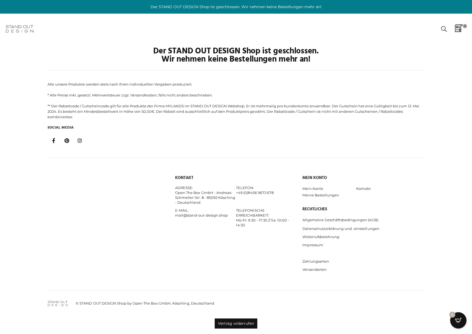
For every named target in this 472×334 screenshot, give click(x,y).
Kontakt (363, 188)
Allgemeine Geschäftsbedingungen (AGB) (340, 220)
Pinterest (66, 140)
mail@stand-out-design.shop (201, 215)
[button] (444, 29)
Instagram (79, 140)
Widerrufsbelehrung (320, 237)
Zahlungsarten (315, 261)
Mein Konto (312, 188)
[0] (459, 30)
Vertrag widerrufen (236, 323)
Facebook (53, 140)
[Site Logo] (20, 29)
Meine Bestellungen (320, 195)
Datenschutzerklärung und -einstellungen (340, 228)
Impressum (312, 245)
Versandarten (314, 269)
